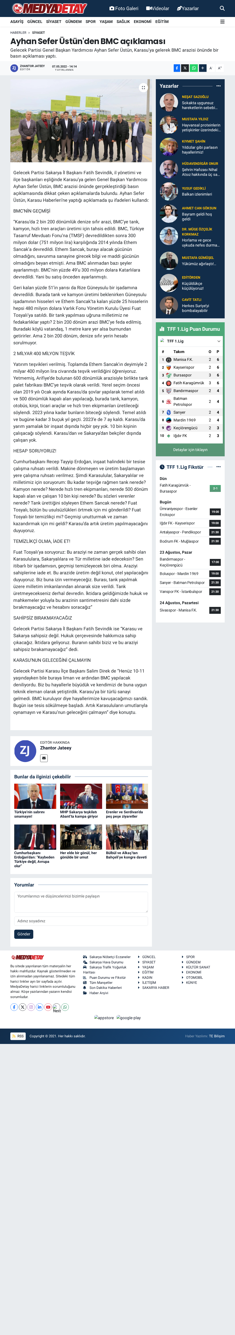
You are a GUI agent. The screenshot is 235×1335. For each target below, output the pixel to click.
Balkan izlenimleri (197, 194)
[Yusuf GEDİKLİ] (169, 191)
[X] (22, 1007)
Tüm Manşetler (101, 983)
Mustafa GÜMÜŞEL (198, 258)
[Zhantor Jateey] (25, 750)
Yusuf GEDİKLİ (194, 188)
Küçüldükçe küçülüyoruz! (193, 286)
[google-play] (129, 1017)
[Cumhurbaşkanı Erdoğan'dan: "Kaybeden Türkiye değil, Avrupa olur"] (35, 836)
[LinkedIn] (39, 1007)
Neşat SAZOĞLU (195, 97)
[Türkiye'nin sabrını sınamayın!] (35, 796)
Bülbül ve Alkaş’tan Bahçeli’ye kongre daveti (126, 855)
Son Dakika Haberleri (106, 988)
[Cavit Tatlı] (169, 305)
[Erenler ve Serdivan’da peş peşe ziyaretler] (127, 796)
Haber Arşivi (99, 993)
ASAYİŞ (16, 21)
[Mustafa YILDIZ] (169, 124)
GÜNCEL (34, 21)
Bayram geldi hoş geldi (197, 216)
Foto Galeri (126, 8)
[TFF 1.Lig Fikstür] (218, 467)
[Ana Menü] (222, 22)
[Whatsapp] (65, 1007)
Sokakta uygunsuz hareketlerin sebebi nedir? (198, 105)
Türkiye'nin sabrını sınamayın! (29, 814)
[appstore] (104, 1017)
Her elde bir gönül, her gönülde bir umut (78, 855)
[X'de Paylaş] (185, 68)
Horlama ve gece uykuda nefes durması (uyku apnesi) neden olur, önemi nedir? (201, 243)
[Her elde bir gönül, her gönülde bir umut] (81, 836)
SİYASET (54, 21)
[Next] (56, 1007)
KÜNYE (191, 983)
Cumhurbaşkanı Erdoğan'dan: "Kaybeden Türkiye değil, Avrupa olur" (34, 859)
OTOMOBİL (194, 978)
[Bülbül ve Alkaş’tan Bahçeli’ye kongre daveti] (127, 836)
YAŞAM (106, 21)
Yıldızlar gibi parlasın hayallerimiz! (200, 149)
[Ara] (222, 8)
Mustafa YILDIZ (195, 119)
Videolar (160, 8)
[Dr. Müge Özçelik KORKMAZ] (169, 235)
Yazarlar (190, 8)
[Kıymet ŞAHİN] (169, 146)
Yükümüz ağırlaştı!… (199, 263)
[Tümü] (218, 86)
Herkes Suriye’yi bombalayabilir (195, 308)
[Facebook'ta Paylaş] (177, 68)
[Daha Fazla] (203, 68)
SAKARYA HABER (155, 988)
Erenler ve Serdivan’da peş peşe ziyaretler (124, 814)
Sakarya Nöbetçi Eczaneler (110, 957)
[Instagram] (31, 1007)
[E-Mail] (44, 758)
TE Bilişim (217, 1036)
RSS (20, 1036)
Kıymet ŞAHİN (193, 141)
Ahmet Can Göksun (199, 208)
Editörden (191, 277)
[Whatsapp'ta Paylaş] (194, 68)
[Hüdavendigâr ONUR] (169, 168)
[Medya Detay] (49, 8)
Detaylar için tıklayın (190, 449)
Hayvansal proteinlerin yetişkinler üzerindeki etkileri (201, 128)
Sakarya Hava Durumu (106, 962)
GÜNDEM (73, 21)
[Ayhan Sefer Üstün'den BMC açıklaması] (81, 120)
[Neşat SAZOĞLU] (169, 102)
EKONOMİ (142, 21)
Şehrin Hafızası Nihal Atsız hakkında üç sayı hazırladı (201, 172)
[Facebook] (14, 1007)
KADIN (147, 978)
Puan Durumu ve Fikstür (108, 978)
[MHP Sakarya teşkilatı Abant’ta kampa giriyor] (81, 796)
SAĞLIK (123, 21)
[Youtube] (48, 1007)
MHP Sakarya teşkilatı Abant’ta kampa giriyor (79, 814)
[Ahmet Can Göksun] (169, 213)
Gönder (23, 934)
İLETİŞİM (149, 983)
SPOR (91, 21)
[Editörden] (169, 282)
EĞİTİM (162, 21)
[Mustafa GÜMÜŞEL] (169, 260)
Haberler (18, 32)
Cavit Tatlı (191, 300)
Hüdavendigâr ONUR (200, 164)
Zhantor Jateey (55, 748)
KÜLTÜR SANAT (198, 967)
